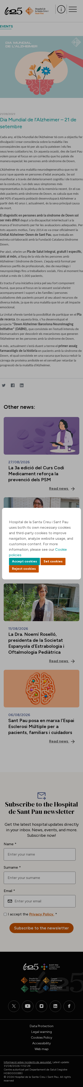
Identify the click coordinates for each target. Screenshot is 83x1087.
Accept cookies (24, 561)
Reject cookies (24, 569)
